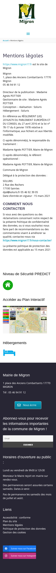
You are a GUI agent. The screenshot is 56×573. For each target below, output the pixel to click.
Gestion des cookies (14, 532)
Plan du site (10, 521)
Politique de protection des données (24, 528)
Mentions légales (13, 525)
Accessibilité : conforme (16, 517)
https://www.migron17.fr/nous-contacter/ (27, 240)
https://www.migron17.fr (17, 64)
